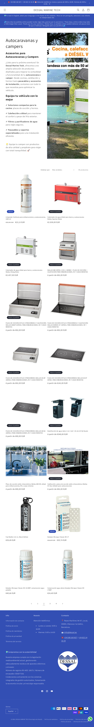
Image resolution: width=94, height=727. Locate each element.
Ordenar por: (45, 170)
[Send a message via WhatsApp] (90, 719)
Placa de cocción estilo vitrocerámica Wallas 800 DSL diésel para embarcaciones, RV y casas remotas (26, 485)
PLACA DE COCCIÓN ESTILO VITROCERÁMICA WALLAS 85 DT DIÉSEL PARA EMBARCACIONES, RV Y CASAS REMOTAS (67, 379)
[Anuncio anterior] (4, 3)
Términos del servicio (13, 641)
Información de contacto (15, 621)
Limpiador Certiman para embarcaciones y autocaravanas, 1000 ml (26, 218)
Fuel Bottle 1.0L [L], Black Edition (17, 537)
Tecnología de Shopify (35, 719)
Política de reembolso (14, 631)
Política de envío (12, 626)
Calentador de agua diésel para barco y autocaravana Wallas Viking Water (24, 271)
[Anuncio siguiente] (89, 3)
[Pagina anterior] (31, 603)
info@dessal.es (70, 632)
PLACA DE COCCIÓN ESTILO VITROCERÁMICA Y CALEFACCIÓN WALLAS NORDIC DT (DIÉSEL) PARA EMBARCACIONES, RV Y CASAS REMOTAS (67, 325)
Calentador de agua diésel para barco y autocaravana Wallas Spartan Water (65, 218)
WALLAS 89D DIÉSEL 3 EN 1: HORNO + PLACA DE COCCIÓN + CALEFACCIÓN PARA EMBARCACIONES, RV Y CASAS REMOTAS (67, 271)
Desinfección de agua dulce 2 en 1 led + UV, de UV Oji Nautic (67, 431)
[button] (4, 9)
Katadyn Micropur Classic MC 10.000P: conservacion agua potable (25, 589)
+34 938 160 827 (70, 637)
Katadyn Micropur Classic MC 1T (58, 537)
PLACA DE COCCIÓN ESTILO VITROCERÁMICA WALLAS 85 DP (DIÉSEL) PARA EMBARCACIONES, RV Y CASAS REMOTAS (25, 379)
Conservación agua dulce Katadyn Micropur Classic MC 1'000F (65, 589)
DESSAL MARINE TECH (22, 719)
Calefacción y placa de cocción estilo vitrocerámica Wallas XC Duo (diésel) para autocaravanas (67, 485)
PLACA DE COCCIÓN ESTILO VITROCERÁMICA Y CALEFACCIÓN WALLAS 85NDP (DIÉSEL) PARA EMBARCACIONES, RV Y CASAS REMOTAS (26, 325)
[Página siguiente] (62, 603)
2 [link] (43, 603)
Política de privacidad (14, 636)
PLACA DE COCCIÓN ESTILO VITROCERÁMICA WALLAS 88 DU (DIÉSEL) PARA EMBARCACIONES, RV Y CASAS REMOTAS (26, 432)
